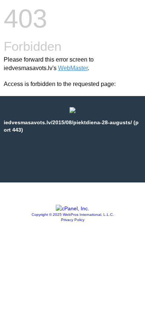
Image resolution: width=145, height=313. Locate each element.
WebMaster (73, 68)
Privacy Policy (72, 220)
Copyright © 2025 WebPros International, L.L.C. (73, 214)
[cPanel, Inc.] (72, 208)
